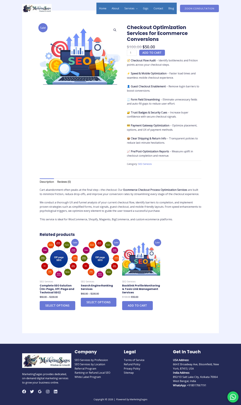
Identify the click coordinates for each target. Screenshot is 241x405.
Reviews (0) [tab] (64, 182)
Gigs (145, 8)
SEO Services (145, 163)
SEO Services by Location (90, 364)
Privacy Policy (132, 368)
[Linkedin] (56, 392)
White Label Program (88, 377)
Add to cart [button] (137, 305)
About (115, 8)
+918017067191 (196, 385)
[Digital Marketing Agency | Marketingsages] (37, 8)
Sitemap (129, 372)
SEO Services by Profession (91, 360)
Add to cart (152, 53)
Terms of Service (134, 360)
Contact (158, 8)
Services (129, 8)
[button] (199, 8)
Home (102, 8)
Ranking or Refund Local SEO (92, 372)
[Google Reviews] (40, 392)
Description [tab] (47, 182)
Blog (171, 8)
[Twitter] (32, 392)
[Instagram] (48, 392)
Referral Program (85, 368)
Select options (57, 305)
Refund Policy (132, 364)
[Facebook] (24, 392)
